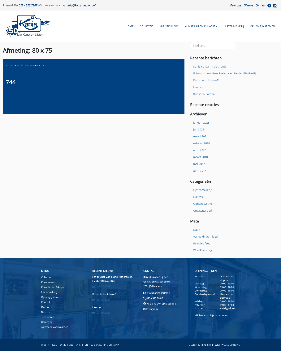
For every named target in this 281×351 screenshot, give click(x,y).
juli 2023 (198, 129)
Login (196, 229)
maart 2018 (200, 157)
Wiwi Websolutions (227, 344)
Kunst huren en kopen (201, 26)
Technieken (47, 317)
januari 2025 (201, 122)
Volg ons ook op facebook (161, 303)
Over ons (235, 5)
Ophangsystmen (203, 203)
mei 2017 (199, 164)
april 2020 (199, 150)
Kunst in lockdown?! (206, 80)
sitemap (114, 344)
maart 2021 (200, 136)
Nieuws (248, 5)
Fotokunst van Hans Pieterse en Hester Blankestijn (225, 73)
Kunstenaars (169, 26)
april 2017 (199, 171)
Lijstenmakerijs (203, 190)
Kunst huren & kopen (53, 287)
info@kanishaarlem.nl (158, 293)
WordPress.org (202, 250)
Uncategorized (202, 210)
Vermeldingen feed (205, 236)
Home (130, 26)
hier (201, 315)
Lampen (198, 87)
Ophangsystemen (262, 26)
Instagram (152, 309)
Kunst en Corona (204, 94)
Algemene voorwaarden (54, 327)
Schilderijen (24, 65)
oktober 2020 (201, 143)
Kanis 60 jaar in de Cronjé (209, 66)
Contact (260, 5)
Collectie (146, 26)
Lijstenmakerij (234, 26)
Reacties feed (201, 243)
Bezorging (46, 322)
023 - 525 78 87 (154, 298)
